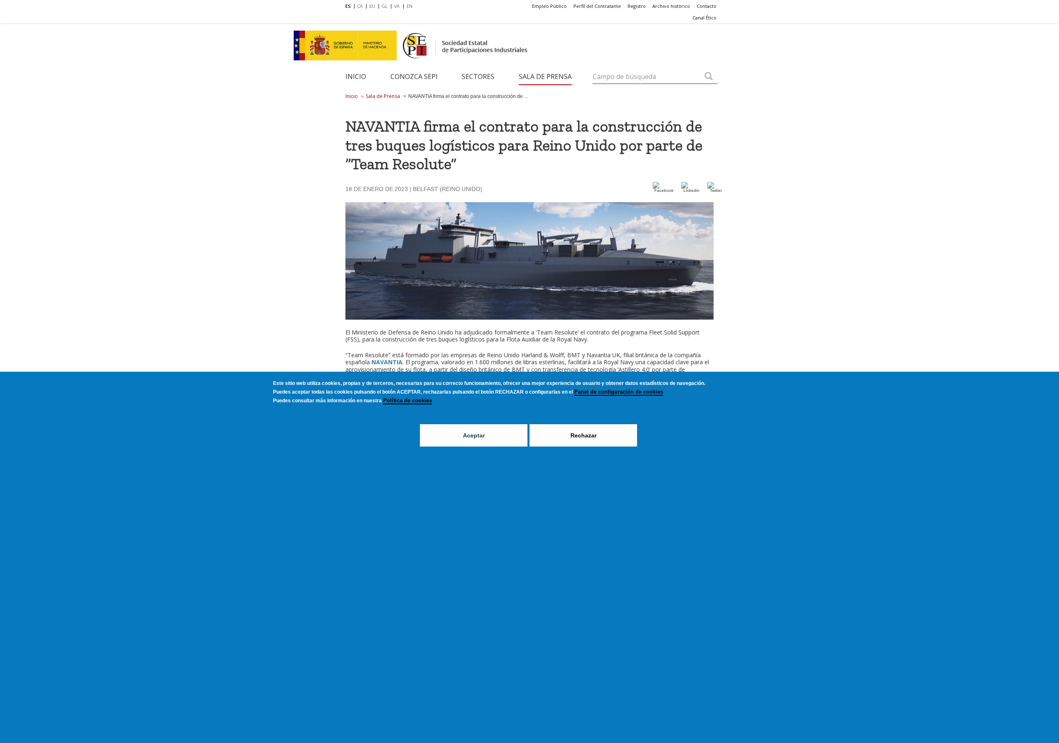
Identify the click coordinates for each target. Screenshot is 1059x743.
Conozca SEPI (414, 76)
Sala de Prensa (545, 76)
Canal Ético (704, 17)
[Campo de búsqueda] (709, 76)
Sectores (478, 76)
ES (348, 6)
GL (385, 6)
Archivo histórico (671, 6)
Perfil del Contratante (597, 6)
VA (397, 6)
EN (409, 6)
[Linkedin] (691, 190)
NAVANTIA (387, 362)
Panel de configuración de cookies (618, 392)
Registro (637, 6)
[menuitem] (349, 6)
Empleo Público (549, 6)
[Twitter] (715, 190)
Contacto (706, 6)
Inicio (355, 76)
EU (372, 6)
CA (360, 6)
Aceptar (474, 435)
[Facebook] (664, 190)
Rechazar (583, 435)
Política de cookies (407, 400)
